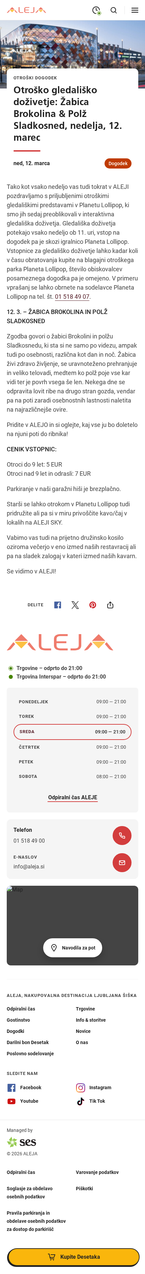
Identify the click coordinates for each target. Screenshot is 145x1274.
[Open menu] (135, 10)
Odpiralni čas (21, 1172)
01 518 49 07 (72, 296)
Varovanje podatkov (97, 1172)
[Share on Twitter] (75, 604)
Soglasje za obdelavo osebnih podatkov (30, 1192)
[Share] (110, 604)
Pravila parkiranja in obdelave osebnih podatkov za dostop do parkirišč (36, 1221)
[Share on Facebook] (57, 604)
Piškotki (84, 1188)
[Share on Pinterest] (92, 604)
